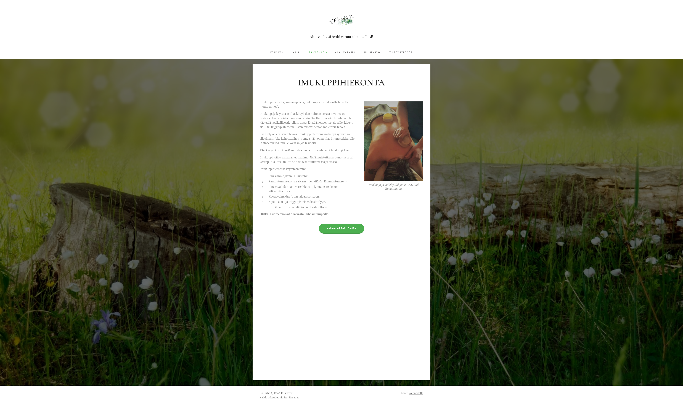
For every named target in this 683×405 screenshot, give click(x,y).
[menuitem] (279, 52)
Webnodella (416, 393)
